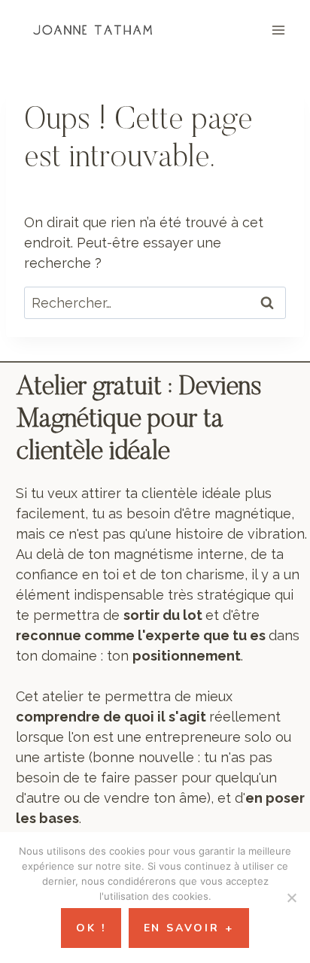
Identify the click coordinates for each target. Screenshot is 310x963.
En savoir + (189, 928)
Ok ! (90, 928)
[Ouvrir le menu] (278, 29)
